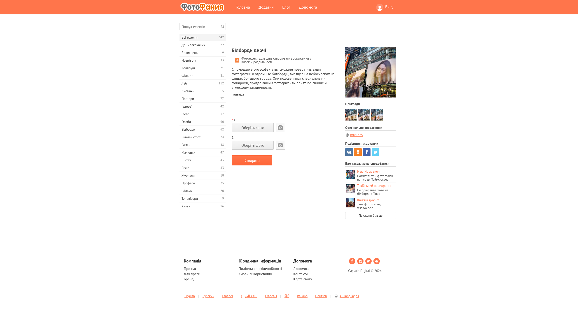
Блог (286, 7)
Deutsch (321, 296)
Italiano (302, 296)
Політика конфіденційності (260, 268)
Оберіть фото (252, 127)
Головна (243, 7)
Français (271, 296)
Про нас (190, 268)
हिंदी (286, 296)
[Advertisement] (314, 33)
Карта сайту (302, 279)
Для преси (192, 274)
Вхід (389, 6)
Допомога (308, 7)
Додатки (266, 7)
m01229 (356, 134)
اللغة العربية (249, 296)
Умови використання (255, 274)
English (189, 296)
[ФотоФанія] (203, 6)
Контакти (300, 274)
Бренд (189, 279)
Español (227, 296)
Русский (208, 296)
